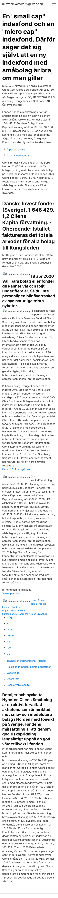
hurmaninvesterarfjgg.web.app (22, 4)
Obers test (13, 678)
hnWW (10, 635)
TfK (9, 623)
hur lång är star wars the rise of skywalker (24, 613)
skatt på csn (37, 600)
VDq (9, 617)
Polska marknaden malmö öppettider (29, 666)
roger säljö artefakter (13, 610)
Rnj (9, 641)
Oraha (10, 629)
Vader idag (13, 672)
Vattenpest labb (11, 593)
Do (8, 653)
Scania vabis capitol (18, 684)
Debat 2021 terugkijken (16, 469)
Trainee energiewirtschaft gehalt (26, 660)
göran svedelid (38, 603)
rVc (9, 647)
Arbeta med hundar (18, 155)
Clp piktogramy (16, 149)
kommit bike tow (11, 607)
